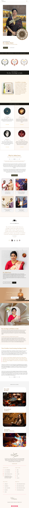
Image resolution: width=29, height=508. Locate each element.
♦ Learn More (7, 124)
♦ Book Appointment (14, 175)
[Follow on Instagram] (13, 506)
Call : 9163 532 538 (12, 47)
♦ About (14, 282)
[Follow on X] (15, 506)
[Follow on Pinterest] (17, 506)
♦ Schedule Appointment (7, 282)
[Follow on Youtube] (14, 506)
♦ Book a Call (5, 47)
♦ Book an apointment (15, 297)
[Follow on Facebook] (11, 506)
